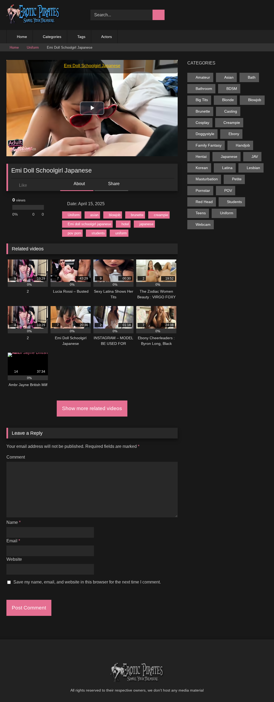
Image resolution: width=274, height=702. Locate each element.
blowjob (114, 215)
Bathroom (204, 88)
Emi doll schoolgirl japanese (89, 224)
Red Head (204, 202)
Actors (106, 37)
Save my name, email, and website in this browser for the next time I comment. (87, 582)
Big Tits (202, 100)
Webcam (203, 224)
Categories (52, 37)
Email (13, 541)
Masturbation (207, 179)
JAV (255, 156)
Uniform (33, 47)
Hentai (201, 156)
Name (13, 522)
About (79, 183)
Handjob (243, 145)
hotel (125, 224)
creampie (161, 215)
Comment (15, 457)
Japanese (229, 156)
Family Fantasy (209, 145)
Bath (252, 77)
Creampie (231, 122)
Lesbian (253, 168)
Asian (229, 77)
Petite (237, 179)
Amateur (203, 77)
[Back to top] (258, 686)
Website (14, 559)
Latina (227, 168)
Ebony (234, 134)
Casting (230, 111)
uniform (121, 233)
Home (22, 37)
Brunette (203, 111)
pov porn (74, 233)
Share (113, 183)
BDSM (231, 88)
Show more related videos (92, 408)
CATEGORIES (201, 63)
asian (94, 215)
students (98, 233)
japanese (146, 224)
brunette (137, 215)
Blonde (228, 100)
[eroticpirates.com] (42, 15)
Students (234, 202)
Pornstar (203, 190)
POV (228, 190)
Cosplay (202, 122)
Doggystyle (205, 134)
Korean (202, 168)
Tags (81, 37)
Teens (201, 213)
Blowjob (254, 100)
